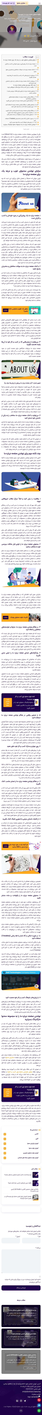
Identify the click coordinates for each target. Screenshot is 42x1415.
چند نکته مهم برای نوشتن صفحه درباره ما (24, 85)
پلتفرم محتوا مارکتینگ (34, 18)
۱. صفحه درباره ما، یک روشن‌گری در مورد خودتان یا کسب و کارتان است (20, 65)
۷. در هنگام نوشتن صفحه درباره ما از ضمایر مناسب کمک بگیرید (21, 111)
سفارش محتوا (21, 3)
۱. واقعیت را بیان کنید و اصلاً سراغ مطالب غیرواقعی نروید (21, 87)
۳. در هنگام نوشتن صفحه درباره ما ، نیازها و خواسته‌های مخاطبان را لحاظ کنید (22, 98)
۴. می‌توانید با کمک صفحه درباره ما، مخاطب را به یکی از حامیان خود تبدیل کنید (21, 82)
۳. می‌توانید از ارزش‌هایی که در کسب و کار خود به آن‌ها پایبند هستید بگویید (21, 76)
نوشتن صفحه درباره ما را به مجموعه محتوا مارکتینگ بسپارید (19, 125)
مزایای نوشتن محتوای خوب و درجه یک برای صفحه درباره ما (19, 60)
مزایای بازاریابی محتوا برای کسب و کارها (19, 1072)
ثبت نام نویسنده (7, 3)
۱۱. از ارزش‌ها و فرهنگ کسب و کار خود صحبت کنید (21, 122)
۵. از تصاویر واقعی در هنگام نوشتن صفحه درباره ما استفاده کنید (20, 105)
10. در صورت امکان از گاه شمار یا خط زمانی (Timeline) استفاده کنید (20, 119)
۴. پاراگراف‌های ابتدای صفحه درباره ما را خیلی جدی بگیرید (20, 101)
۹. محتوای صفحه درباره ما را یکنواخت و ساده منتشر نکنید (20, 115)
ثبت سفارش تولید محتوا (8, 702)
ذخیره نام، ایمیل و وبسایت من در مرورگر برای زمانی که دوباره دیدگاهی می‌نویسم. (23, 1280)
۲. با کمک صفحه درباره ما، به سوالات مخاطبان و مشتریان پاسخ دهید (21, 71)
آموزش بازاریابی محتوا (18, 18)
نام (39, 1236)
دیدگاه (38, 1248)
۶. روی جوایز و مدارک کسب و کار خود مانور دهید (22, 107)
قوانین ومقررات (36, 1394)
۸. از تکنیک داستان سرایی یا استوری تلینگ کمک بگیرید (21, 113)
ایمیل (18, 1236)
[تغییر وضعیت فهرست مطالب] (36, 57)
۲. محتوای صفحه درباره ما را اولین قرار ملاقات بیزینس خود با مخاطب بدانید (21, 92)
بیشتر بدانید (29, 1321)
